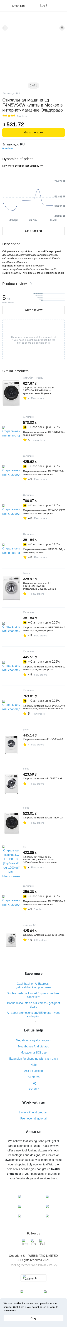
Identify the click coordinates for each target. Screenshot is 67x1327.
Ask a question (33, 1070)
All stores (33, 1076)
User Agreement (20, 1265)
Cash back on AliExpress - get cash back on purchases (33, 985)
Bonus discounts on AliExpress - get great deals (33, 1005)
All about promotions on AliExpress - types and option (33, 1014)
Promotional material (33, 1118)
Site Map (33, 1089)
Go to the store (33, 132)
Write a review (33, 309)
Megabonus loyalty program (33, 1040)
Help (34, 1064)
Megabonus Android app (33, 1046)
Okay (33, 1318)
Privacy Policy (47, 1265)
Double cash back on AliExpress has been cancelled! (33, 995)
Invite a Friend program (33, 1112)
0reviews (7, 148)
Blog (33, 1083)
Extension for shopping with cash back (33, 1058)
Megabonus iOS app (34, 1052)
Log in (44, 5)
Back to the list (5, 28)
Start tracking (33, 230)
